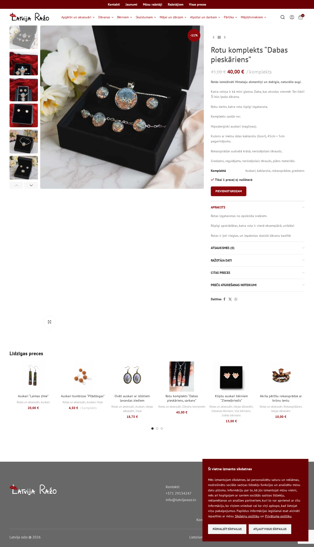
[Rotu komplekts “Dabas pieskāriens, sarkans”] (181, 376)
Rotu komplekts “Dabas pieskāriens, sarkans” (181, 398)
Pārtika (229, 17)
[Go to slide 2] (157, 428)
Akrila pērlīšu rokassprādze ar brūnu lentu (281, 398)
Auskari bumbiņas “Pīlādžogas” (83, 396)
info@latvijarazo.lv (181, 499)
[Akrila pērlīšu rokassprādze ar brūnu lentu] (280, 376)
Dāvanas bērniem (222, 411)
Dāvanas (104, 17)
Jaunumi (131, 4)
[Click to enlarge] (49, 322)
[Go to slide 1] (152, 428)
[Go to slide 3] (162, 428)
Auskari (45, 402)
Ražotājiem (175, 4)
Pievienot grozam (228, 191)
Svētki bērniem (231, 415)
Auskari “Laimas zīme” (33, 396)
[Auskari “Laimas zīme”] (33, 376)
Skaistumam (144, 17)
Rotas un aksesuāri (28, 402)
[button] (16, 185)
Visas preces (197, 4)
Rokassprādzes (293, 406)
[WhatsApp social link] (236, 299)
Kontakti (114, 4)
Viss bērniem (243, 411)
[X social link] (230, 299)
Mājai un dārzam (171, 17)
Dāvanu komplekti (193, 406)
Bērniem (123, 17)
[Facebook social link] (224, 299)
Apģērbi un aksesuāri (76, 17)
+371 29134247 (179, 493)
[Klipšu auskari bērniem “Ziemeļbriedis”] (231, 376)
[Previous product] (213, 37)
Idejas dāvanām (243, 406)
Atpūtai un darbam (203, 17)
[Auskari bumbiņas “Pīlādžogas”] (82, 376)
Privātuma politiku (278, 516)
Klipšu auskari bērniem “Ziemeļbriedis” (231, 398)
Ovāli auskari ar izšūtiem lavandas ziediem (132, 398)
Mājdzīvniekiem (252, 17)
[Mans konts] (292, 17)
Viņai (100, 402)
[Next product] (225, 37)
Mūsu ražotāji (152, 4)
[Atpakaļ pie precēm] (219, 37)
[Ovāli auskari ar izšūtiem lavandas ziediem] (132, 376)
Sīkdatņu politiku (247, 516)
